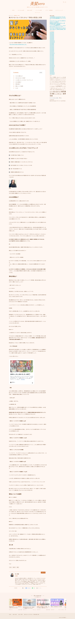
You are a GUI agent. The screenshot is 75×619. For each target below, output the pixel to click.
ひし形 (62, 77)
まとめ (17, 88)
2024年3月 (52, 61)
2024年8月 (52, 55)
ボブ (52, 88)
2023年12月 (52, 65)
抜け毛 (51, 91)
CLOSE (41, 72)
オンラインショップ (59, 10)
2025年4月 (52, 48)
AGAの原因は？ (19, 82)
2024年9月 (52, 54)
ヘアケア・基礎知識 (48, 10)
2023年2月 (52, 70)
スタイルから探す (21, 10)
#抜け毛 (14, 567)
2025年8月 (52, 44)
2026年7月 (52, 33)
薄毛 (58, 93)
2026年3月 (52, 38)
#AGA (10, 567)
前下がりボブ (59, 89)
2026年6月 (52, 34)
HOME (13, 10)
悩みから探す (29, 10)
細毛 (60, 91)
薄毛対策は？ (18, 84)
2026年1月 (52, 39)
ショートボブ (54, 81)
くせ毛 (54, 77)
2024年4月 (52, 60)
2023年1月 (52, 71)
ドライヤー (58, 83)
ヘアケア (59, 86)
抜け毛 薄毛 (17, 15)
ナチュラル (62, 83)
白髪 (54, 91)
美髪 (53, 94)
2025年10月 (52, 42)
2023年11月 (52, 66)
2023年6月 (52, 67)
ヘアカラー (53, 86)
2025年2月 (52, 50)
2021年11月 (52, 74)
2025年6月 (52, 47)
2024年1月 (52, 64)
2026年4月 (52, 37)
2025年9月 (52, 43)
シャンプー (58, 80)
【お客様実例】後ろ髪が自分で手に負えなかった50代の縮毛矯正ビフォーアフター (58, 18)
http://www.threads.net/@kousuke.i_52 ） (18, 44)
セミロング (57, 82)
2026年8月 (52, 32)
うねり (51, 77)
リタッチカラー (60, 88)
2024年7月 (52, 56)
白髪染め (57, 91)
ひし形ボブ (57, 78)
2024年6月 (52, 58)
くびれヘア (58, 77)
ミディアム (55, 88)
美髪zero (37, 3)
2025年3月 (52, 49)
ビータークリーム (59, 84)
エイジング (61, 78)
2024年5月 (52, 59)
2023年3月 (52, 69)
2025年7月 (52, 45)
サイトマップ (37, 12)
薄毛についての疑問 (19, 86)
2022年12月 (52, 72)
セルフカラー (61, 82)
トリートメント (54, 83)
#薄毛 (18, 567)
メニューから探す (38, 10)
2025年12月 (52, 40)
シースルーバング (61, 81)
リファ (63, 88)
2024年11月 (52, 53)
